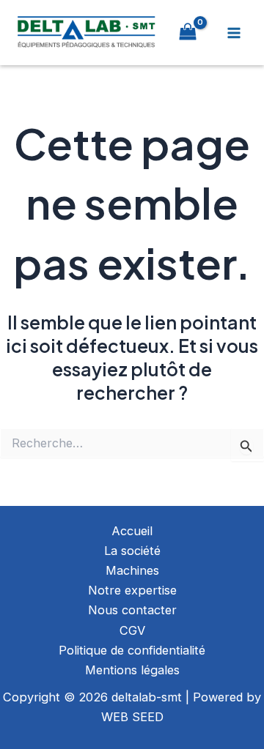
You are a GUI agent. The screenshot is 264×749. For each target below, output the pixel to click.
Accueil (132, 530)
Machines (132, 570)
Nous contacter (132, 610)
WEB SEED (132, 716)
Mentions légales (132, 670)
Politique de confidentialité (132, 650)
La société (132, 550)
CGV (132, 630)
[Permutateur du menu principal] (233, 32)
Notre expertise (132, 590)
